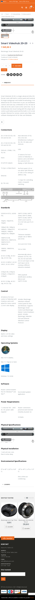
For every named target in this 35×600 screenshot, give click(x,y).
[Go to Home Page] (2, 14)
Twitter (11, 74)
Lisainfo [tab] (7, 484)
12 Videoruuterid (13, 59)
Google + (17, 74)
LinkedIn (14, 74)
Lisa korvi (18, 66)
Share (3, 74)
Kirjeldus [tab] (7, 82)
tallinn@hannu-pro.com (7, 561)
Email (20, 74)
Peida (32, 597)
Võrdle (4, 70)
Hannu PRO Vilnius (24, 1)
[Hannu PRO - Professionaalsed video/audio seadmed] (6, 7)
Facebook (8, 74)
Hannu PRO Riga (13, 1)
